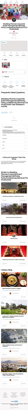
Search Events (22, 393)
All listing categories (14, 396)
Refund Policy (13, 397)
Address (11, 55)
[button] (12, 37)
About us (14, 393)
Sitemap (22, 396)
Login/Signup (5, 397)
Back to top (15, 407)
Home (5, 392)
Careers (5, 396)
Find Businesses (14, 392)
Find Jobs (5, 393)
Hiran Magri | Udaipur (13, 33)
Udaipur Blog (23, 392)
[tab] (4, 112)
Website (23, 55)
